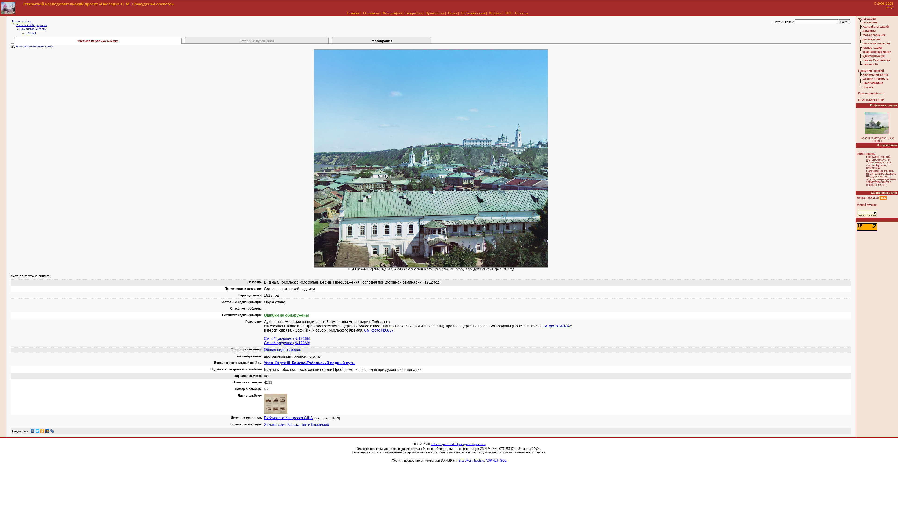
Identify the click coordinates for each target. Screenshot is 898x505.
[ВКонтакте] (32, 431)
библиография (873, 83)
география (870, 22)
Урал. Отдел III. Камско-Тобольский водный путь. (309, 363)
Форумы (495, 13)
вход (889, 7)
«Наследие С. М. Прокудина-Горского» (458, 444)
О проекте (371, 13)
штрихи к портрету (875, 78)
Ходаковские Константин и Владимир (296, 424)
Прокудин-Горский (871, 70)
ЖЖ (508, 13)
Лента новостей (868, 198)
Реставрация (381, 41)
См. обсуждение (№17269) (287, 343)
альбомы (869, 30)
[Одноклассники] (42, 431)
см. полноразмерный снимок (34, 46)
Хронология (435, 13)
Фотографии (392, 13)
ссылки (868, 87)
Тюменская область (33, 29)
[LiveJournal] (52, 431)
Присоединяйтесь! (871, 93)
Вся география (21, 21)
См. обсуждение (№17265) (287, 339)
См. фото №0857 (379, 330)
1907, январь (866, 153)
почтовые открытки (876, 43)
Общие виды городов (282, 350)
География (414, 13)
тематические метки (877, 51)
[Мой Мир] (47, 431)
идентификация (874, 56)
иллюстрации (872, 47)
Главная (353, 13)
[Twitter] (37, 431)
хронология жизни (875, 74)
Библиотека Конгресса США (288, 418)
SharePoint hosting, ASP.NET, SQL (482, 460)
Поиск (452, 13)
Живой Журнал (867, 204)
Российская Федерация (31, 25)
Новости (521, 13)
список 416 (870, 64)
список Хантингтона (876, 60)
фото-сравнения (874, 35)
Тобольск (30, 33)
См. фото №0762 (556, 326)
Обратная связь (473, 13)
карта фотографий (876, 26)
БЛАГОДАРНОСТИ (871, 100)
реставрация (871, 39)
